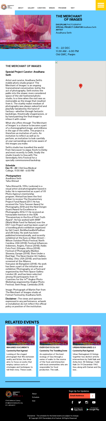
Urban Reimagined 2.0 (84, 348)
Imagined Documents (17, 348)
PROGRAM (62, 8)
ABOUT (20, 8)
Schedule (35, 397)
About (34, 394)
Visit (33, 401)
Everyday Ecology (50, 348)
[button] (80, 86)
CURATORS (41, 8)
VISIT (73, 8)
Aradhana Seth (64, 33)
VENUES (52, 8)
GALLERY (31, 8)
